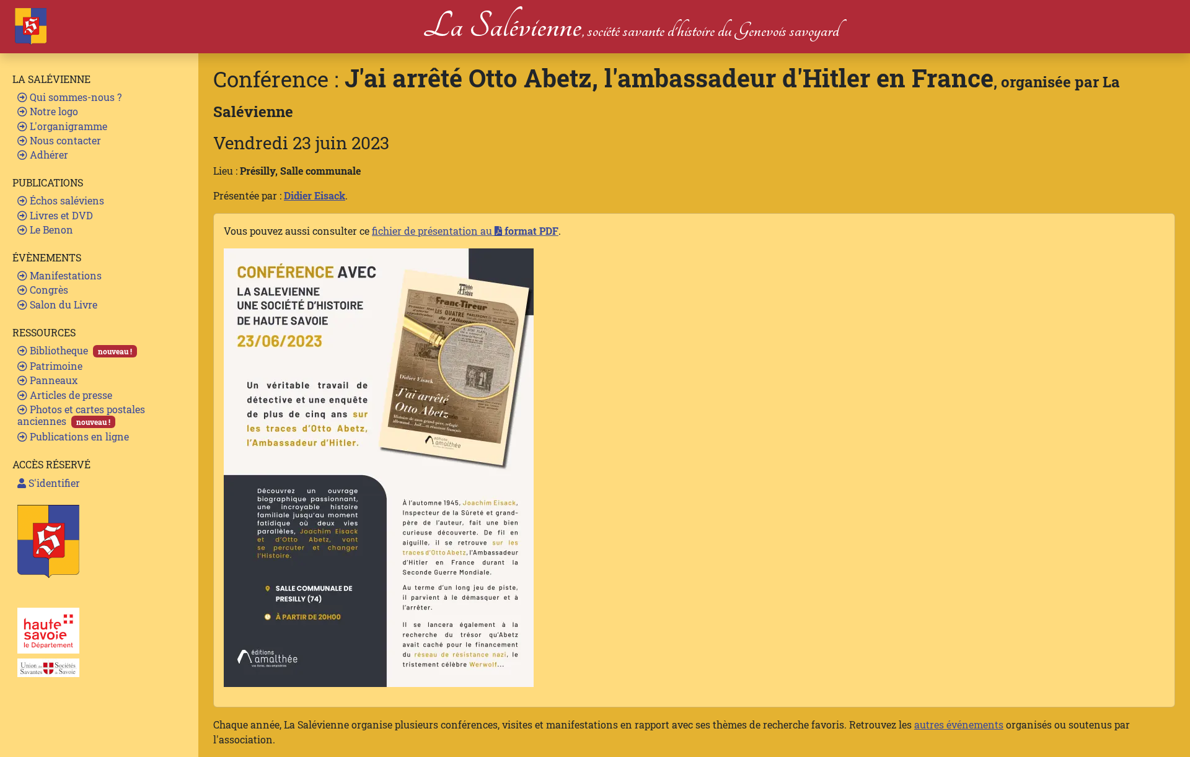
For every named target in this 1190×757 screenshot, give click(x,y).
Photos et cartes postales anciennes (81, 415)
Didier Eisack (314, 195)
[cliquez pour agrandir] (379, 466)
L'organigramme (67, 126)
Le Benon (50, 229)
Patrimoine (54, 365)
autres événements (958, 724)
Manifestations (64, 275)
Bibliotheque (79, 350)
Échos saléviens (65, 200)
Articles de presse (69, 394)
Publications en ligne (78, 436)
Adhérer (47, 154)
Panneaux (52, 380)
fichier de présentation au (465, 230)
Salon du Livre (62, 304)
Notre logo (52, 111)
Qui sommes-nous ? (74, 96)
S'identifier (53, 482)
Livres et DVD (60, 215)
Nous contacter (64, 140)
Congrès (47, 289)
